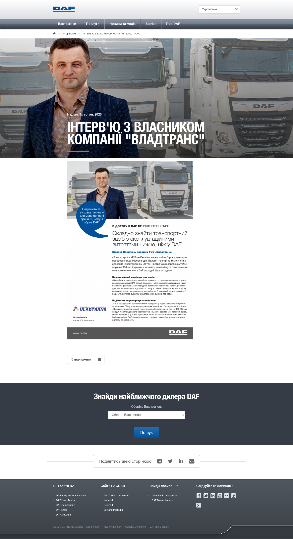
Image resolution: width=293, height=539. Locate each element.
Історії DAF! (69, 33)
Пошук (146, 432)
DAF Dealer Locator (162, 500)
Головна (54, 33)
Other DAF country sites (164, 495)
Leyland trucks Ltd (114, 510)
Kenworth (109, 500)
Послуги (92, 23)
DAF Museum (63, 514)
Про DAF (173, 23)
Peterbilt (108, 505)
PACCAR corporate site (116, 495)
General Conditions (135, 526)
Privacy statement (112, 526)
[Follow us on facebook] (198, 495)
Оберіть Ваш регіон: (146, 407)
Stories (151, 23)
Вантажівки (67, 23)
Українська (209, 9)
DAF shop (61, 510)
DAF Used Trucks (65, 500)
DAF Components (65, 505)
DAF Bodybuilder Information (71, 495)
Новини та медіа (122, 23)
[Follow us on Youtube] (219, 495)
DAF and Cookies (159, 526)
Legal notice (93, 526)
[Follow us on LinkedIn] (212, 495)
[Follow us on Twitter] (205, 495)
